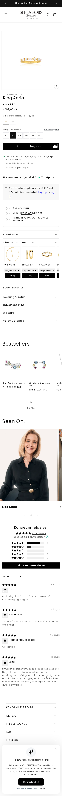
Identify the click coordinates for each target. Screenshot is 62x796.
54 (19, 135)
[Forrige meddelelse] (5, 3)
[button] (6, 14)
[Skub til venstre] (24, 402)
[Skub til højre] (37, 402)
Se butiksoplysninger (17, 167)
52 (12, 135)
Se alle (31, 407)
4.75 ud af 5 (39, 533)
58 (33, 135)
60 (39, 135)
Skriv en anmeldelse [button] (31, 565)
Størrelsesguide (51, 129)
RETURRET (18, 220)
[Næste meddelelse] (56, 3)
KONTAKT (26, 213)
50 (6, 135)
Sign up (42, 192)
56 (26, 135)
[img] (9, 584)
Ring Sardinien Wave (14, 383)
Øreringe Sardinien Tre (39, 384)
